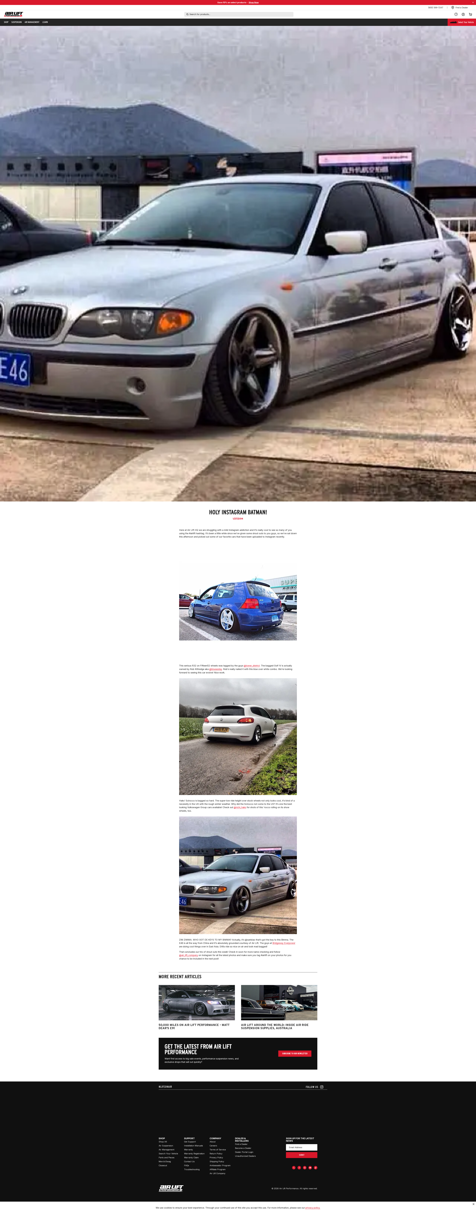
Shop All (163, 1141)
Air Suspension (166, 1145)
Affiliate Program (217, 1169)
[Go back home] (13, 14)
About (212, 1141)
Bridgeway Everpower (283, 943)
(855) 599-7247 (435, 7)
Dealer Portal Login (244, 1152)
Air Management (166, 1149)
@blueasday (215, 669)
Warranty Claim (191, 1157)
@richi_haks (240, 807)
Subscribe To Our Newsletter (294, 1053)
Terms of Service (218, 1149)
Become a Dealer (243, 1148)
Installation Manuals (193, 1145)
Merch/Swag (165, 1161)
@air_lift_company (188, 955)
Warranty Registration (194, 1153)
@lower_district (252, 665)
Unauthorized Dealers (245, 1156)
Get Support (190, 1141)
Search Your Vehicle (168, 1153)
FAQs (186, 1165)
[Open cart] (470, 14)
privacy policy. (312, 1207)
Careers (213, 1145)
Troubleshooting (192, 1169)
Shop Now (254, 2)
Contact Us (189, 1161)
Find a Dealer (241, 1144)
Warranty (188, 1149)
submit (301, 1155)
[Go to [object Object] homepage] (171, 1188)
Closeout (163, 1165)
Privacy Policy (216, 1157)
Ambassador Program (220, 1165)
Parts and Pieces (166, 1157)
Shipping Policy (217, 1161)
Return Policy (216, 1153)
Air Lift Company (217, 1173)
